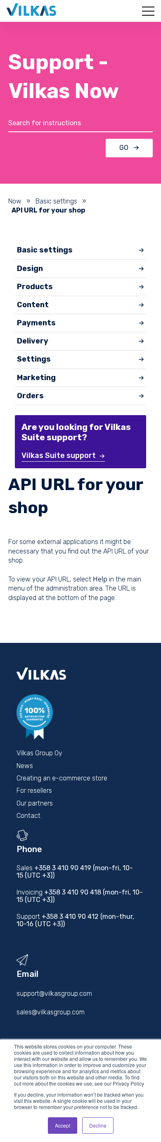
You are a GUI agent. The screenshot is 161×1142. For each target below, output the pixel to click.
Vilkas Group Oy (39, 753)
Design (30, 268)
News (25, 766)
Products (35, 286)
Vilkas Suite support (58, 455)
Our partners (35, 803)
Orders (30, 395)
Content (33, 304)
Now (14, 201)
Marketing (36, 377)
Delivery (32, 341)
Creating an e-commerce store (62, 778)
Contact (28, 816)
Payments (36, 322)
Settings (34, 359)
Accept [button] (62, 1125)
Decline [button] (98, 1125)
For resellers (34, 790)
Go (123, 148)
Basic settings (56, 201)
